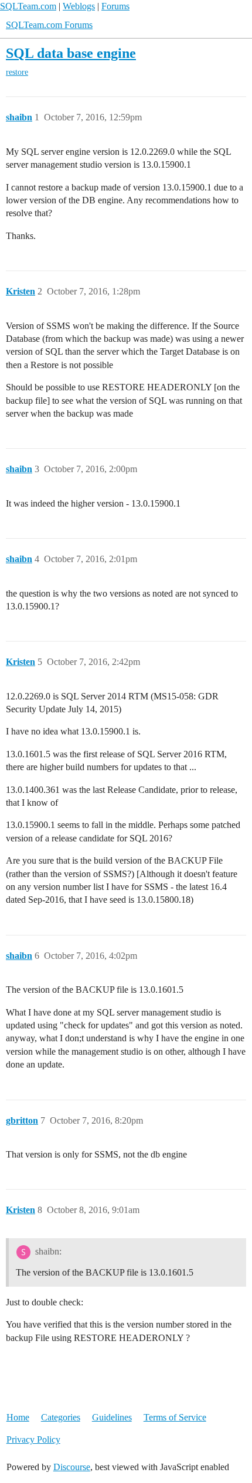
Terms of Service (175, 1417)
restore (17, 72)
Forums (115, 6)
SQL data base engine (71, 53)
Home (17, 1417)
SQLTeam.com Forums (49, 25)
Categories (60, 1417)
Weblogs (79, 6)
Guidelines (112, 1417)
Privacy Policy (33, 1439)
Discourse (71, 1467)
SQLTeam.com (28, 6)
